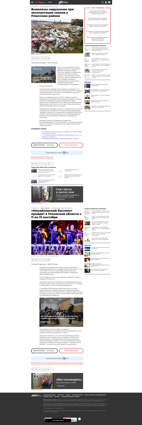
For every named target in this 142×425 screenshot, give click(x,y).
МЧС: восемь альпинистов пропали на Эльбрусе (100, 248)
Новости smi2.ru (36, 203)
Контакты (57, 396)
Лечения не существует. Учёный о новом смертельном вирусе (100, 54)
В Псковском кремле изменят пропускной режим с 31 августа (97, 19)
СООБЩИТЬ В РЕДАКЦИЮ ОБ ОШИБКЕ (70, 396)
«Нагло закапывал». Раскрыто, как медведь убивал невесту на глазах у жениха (101, 212)
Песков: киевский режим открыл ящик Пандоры (99, 85)
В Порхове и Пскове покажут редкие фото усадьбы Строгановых (97, 32)
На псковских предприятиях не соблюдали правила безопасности (46, 181)
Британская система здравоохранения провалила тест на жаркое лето (100, 265)
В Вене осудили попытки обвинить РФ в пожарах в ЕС (100, 259)
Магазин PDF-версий (77, 394)
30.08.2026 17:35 (35, 208)
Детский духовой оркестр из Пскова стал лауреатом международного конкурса (59, 317)
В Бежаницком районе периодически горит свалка (60, 138)
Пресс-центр (60, 394)
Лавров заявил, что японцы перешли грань (100, 96)
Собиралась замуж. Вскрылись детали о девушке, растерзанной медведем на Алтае (100, 49)
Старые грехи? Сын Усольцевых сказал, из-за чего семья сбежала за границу (101, 228)
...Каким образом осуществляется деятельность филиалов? (47, 175)
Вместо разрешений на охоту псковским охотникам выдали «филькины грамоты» (46, 171)
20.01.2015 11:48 (35, 6)
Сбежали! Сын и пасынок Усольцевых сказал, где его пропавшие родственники (101, 234)
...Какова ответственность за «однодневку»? (71, 170)
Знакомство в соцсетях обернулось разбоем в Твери (100, 101)
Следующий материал (58, 420)
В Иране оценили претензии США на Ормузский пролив (100, 253)
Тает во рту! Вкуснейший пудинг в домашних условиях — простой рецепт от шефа (100, 223)
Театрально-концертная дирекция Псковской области (45, 256)
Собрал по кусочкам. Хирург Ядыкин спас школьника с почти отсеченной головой (101, 76)
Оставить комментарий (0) (71, 145)
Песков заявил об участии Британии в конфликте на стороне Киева (100, 90)
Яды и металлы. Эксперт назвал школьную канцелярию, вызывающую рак (100, 71)
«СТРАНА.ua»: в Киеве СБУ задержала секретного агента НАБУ (100, 107)
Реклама (68, 394)
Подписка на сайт (48, 396)
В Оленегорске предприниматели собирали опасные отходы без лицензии (73, 176)
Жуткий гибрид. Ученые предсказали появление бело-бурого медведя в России (101, 65)
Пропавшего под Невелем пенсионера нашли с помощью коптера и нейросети (97, 12)
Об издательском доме (49, 394)
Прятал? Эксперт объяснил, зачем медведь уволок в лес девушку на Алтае (100, 218)
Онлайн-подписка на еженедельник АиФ (95, 394)
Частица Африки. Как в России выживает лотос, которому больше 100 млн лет (101, 60)
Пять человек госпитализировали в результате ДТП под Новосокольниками (98, 39)
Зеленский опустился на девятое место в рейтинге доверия (99, 270)
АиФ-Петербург (44, 54)
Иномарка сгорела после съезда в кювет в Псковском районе (97, 25)
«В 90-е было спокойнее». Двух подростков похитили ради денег (100, 238)
